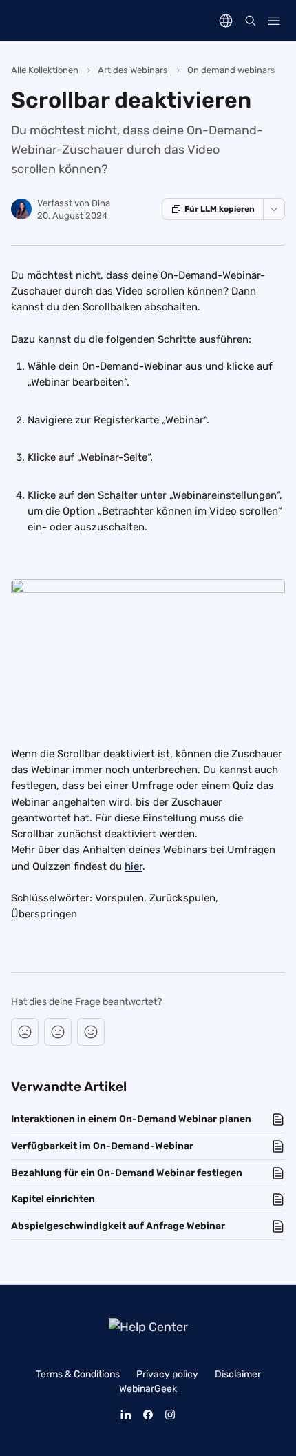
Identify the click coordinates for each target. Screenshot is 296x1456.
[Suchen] (251, 21)
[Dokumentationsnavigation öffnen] (274, 21)
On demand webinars (231, 70)
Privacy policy (167, 1374)
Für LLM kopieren (219, 209)
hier (133, 866)
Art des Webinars (133, 70)
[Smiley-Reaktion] (91, 1032)
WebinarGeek (148, 1389)
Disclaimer (238, 1374)
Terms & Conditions (78, 1374)
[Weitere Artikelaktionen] (274, 209)
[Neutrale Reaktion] (58, 1032)
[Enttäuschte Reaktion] (25, 1032)
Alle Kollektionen (44, 70)
